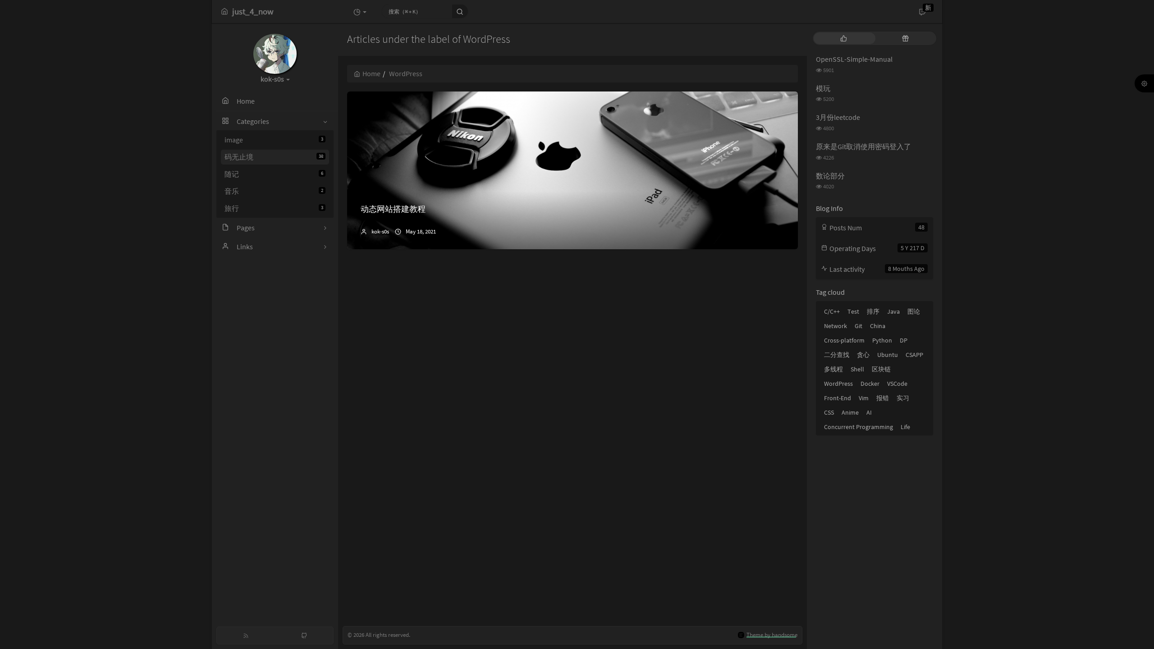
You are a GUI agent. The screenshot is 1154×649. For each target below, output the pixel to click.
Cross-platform (844, 340)
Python (882, 340)
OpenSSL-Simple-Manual (854, 59)
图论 (913, 311)
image (273, 139)
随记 (273, 173)
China (877, 326)
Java (893, 311)
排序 (873, 311)
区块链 (881, 369)
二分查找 (836, 355)
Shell (857, 369)
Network (835, 326)
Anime (850, 412)
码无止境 (273, 156)
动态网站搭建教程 (393, 209)
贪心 (863, 355)
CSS (829, 412)
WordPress (838, 383)
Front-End (837, 398)
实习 (903, 398)
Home (371, 73)
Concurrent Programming (858, 427)
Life (905, 427)
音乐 (273, 191)
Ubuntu (887, 355)
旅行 (273, 208)
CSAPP (914, 355)
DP (903, 340)
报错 (882, 398)
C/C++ (832, 311)
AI (869, 412)
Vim (864, 398)
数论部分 (830, 175)
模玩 (823, 88)
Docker (870, 383)
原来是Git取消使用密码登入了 (863, 146)
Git (858, 326)
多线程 (833, 369)
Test (853, 311)
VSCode (897, 383)
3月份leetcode (838, 117)
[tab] (844, 38)
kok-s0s (380, 231)
